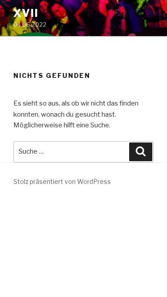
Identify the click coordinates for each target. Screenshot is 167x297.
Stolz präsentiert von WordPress (62, 181)
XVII (26, 13)
